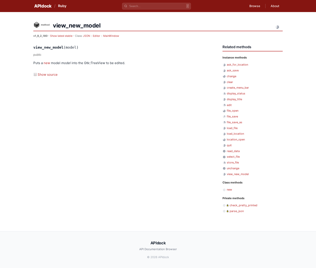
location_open (236, 139)
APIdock (43, 6)
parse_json (237, 211)
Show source (48, 74)
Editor (96, 35)
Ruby (62, 6)
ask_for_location (237, 64)
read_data (233, 151)
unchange (233, 168)
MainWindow (111, 35)
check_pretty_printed (243, 205)
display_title (234, 99)
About (275, 6)
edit (229, 105)
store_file (233, 162)
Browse (254, 6)
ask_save (233, 70)
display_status (236, 93)
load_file (232, 128)
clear (230, 82)
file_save (232, 116)
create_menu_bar (238, 87)
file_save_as (234, 122)
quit (229, 145)
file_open (232, 110)
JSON (86, 35)
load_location (235, 133)
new (47, 63)
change (231, 76)
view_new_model (238, 174)
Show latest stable (61, 35)
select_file (233, 156)
